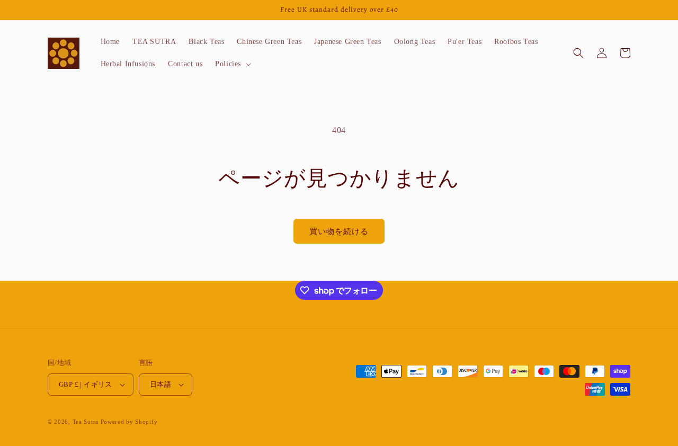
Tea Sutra (86, 421)
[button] (232, 64)
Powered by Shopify (129, 421)
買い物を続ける (339, 231)
